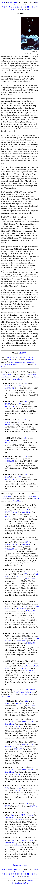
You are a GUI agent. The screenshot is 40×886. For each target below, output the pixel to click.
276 (2, 366)
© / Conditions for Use (20, 883)
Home (4, 2)
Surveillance (30, 357)
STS (20, 386)
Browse (16, 2)
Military (9, 357)
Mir (30, 788)
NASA (7, 386)
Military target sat (19, 357)
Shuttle (36, 377)
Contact (30, 880)
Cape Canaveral (16, 362)
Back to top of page (20, 865)
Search (9, 2)
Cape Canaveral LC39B (15, 364)
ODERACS (23, 353)
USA (9, 359)
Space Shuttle (29, 359)
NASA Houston (11, 512)
